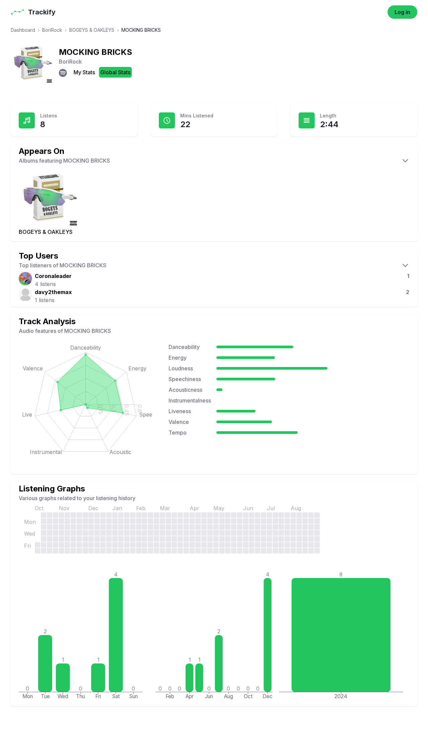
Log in (402, 12)
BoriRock (52, 30)
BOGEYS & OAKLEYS (91, 30)
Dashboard (23, 30)
